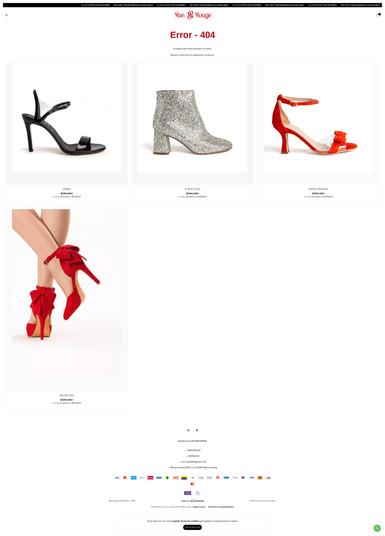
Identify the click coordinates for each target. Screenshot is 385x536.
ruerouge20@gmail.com (193, 461)
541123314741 (193, 450)
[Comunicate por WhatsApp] (377, 528)
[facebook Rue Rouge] (197, 430)
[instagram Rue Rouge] (188, 430)
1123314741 (193, 456)
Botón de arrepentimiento (221, 507)
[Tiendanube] (193, 501)
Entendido (192, 527)
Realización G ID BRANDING (192, 441)
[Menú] (7, 15)
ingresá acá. (199, 507)
